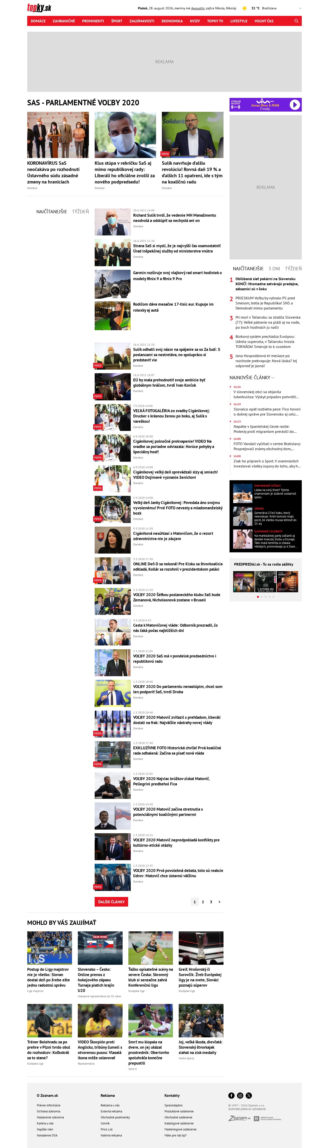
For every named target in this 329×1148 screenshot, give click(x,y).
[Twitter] (249, 1096)
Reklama (108, 1095)
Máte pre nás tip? (175, 1135)
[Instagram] (240, 1096)
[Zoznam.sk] (241, 1120)
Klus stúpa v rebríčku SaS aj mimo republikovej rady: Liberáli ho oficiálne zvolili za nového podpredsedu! (125, 172)
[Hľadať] (296, 21)
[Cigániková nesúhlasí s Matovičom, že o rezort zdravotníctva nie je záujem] (113, 540)
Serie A (132, 1069)
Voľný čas (264, 21)
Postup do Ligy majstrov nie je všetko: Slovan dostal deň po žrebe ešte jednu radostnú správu (48, 977)
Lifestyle (238, 21)
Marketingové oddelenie (180, 1129)
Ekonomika (172, 21)
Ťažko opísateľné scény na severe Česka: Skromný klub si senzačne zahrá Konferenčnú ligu (150, 977)
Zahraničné (64, 21)
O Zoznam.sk (47, 1095)
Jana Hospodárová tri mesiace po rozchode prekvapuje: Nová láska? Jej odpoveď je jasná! (266, 360)
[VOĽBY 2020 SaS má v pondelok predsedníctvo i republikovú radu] (113, 662)
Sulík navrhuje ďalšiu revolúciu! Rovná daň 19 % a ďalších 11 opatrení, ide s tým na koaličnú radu (192, 172)
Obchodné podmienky (115, 1117)
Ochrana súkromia (48, 1111)
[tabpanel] (266, 322)
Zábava (259, 508)
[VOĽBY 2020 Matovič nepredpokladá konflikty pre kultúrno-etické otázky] (113, 846)
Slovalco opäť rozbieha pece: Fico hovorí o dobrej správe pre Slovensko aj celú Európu (267, 412)
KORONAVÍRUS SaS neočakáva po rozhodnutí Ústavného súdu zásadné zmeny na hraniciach (53, 172)
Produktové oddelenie (179, 1111)
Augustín (197, 8)
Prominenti (93, 21)
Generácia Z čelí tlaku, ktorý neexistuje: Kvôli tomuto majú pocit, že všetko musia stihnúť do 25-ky (275, 518)
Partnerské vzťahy (267, 485)
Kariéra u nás (45, 1123)
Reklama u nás (110, 1105)
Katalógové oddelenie (179, 1123)
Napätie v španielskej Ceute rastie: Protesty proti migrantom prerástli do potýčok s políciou (264, 429)
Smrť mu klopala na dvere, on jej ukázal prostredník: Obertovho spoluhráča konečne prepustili (148, 1052)
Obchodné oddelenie (178, 1117)
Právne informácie (48, 1105)
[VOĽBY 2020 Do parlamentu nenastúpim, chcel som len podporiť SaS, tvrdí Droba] (113, 693)
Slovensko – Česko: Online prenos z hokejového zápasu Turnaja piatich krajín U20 (96, 980)
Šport (116, 21)
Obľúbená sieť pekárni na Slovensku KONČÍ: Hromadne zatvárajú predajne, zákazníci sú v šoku (267, 283)
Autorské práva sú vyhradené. (247, 1109)
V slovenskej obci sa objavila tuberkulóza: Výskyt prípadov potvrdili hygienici (265, 394)
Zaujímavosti (142, 21)
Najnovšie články (250, 377)
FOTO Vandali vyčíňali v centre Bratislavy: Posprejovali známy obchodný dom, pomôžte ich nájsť (267, 446)
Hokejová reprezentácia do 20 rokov (99, 996)
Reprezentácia (86, 1063)
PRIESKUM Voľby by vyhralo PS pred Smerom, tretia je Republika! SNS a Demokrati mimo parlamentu (265, 303)
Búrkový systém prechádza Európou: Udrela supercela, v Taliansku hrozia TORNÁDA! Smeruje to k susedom (265, 341)
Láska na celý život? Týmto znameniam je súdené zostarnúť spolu (275, 493)
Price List (106, 1129)
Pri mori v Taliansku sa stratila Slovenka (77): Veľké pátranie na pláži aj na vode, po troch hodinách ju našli (268, 322)
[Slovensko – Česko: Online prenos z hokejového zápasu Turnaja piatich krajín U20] (100, 948)
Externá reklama (111, 1111)
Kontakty (172, 1095)
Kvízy (195, 21)
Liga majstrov (35, 991)
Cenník (105, 1123)
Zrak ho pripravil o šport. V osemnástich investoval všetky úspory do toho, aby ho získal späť (267, 464)
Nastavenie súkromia (50, 1117)
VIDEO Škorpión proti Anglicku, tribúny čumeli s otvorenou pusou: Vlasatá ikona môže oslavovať (100, 1049)
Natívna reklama (111, 1135)
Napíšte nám (45, 1129)
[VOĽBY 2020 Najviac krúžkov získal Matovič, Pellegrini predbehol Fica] (113, 785)
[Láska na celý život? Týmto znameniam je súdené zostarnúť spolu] (242, 493)
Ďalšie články (111, 901)
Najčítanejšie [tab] (51, 211)
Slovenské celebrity (268, 531)
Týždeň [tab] (80, 211)
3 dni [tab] (274, 268)
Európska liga (136, 991)
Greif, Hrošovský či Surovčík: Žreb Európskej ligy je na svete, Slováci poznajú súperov (200, 977)
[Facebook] (231, 1096)
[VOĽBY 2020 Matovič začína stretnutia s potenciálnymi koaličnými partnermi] (113, 816)
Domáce (38, 21)
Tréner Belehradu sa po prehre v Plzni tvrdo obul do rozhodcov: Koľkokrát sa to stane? (48, 1049)
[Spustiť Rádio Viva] (265, 100)
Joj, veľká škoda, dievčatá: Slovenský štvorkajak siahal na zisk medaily (201, 1047)
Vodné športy (186, 1058)
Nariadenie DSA (47, 1135)
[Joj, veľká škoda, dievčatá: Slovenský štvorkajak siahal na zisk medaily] (201, 1020)
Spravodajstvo (173, 1105)
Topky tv (215, 21)
